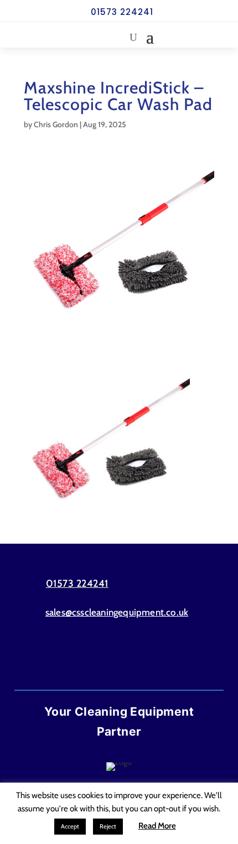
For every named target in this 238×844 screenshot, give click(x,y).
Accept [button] (70, 826)
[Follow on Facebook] (97, 656)
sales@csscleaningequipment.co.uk (116, 612)
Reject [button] (108, 826)
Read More (157, 826)
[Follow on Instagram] (140, 656)
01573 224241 (122, 12)
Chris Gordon (56, 124)
